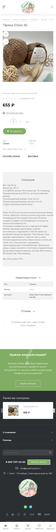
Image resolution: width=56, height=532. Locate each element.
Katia (31, 143)
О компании (9, 432)
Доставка (33, 156)
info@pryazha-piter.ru (30, 468)
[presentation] (3, 410)
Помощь (7, 440)
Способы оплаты (11, 156)
